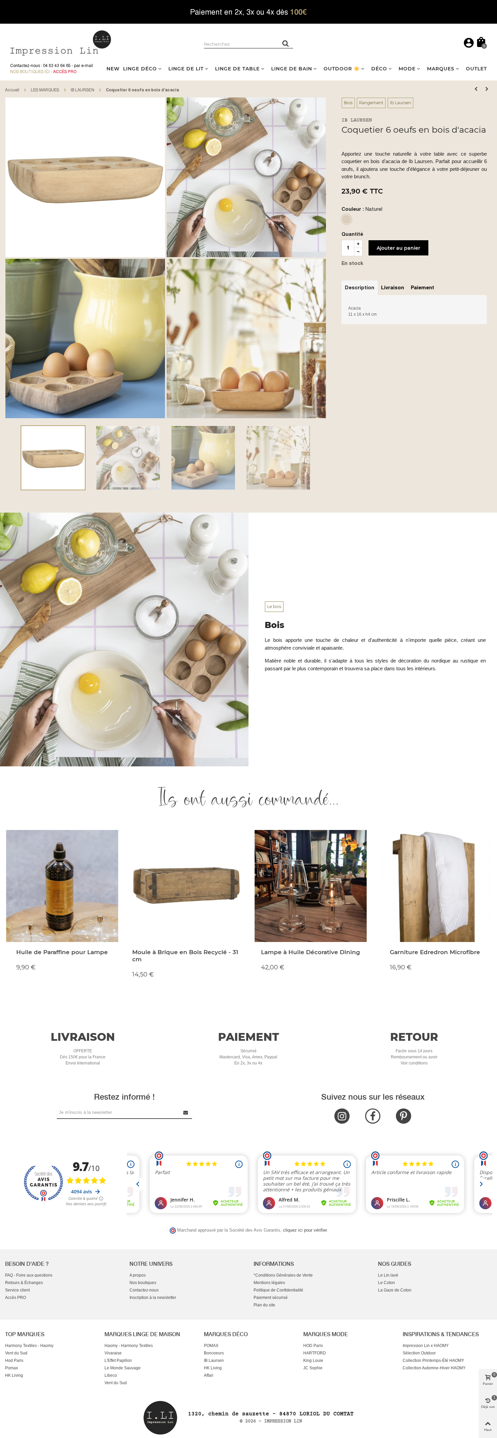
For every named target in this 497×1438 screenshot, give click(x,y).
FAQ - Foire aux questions (28, 1275)
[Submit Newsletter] (186, 1112)
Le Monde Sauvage (122, 1368)
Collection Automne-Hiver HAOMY (434, 1368)
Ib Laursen (400, 102)
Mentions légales (269, 1282)
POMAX (211, 1345)
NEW (113, 69)
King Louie (313, 1360)
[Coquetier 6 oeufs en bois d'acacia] (85, 177)
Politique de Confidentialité (278, 1290)
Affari (208, 1375)
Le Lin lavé (388, 1275)
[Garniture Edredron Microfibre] (435, 886)
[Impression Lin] (61, 42)
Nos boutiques (142, 1282)
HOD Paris (313, 1345)
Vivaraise (113, 1353)
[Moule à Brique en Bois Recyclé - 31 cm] (186, 886)
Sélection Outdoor (419, 1353)
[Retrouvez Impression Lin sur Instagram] (342, 1116)
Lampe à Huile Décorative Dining (310, 952)
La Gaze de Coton (394, 1290)
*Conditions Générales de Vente (283, 1275)
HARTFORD (314, 1353)
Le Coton (386, 1282)
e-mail (87, 65)
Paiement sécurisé (271, 1297)
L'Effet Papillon (118, 1360)
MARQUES (440, 69)
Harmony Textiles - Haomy (29, 1345)
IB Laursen (214, 1360)
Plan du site (264, 1305)
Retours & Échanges (24, 1282)
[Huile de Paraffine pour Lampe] (62, 886)
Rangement (371, 102)
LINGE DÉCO (140, 69)
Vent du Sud (16, 1353)
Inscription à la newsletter (152, 1297)
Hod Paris (14, 1360)
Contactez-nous (144, 1290)
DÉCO (379, 69)
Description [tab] (359, 287)
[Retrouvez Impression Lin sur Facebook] (372, 1116)
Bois (348, 102)
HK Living (14, 1375)
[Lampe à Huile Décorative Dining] (310, 886)
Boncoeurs (214, 1353)
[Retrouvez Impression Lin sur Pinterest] (403, 1116)
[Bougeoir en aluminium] (476, 89)
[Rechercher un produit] (285, 43)
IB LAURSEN (356, 120)
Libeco (110, 1375)
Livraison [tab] (392, 287)
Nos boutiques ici (30, 71)
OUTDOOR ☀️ (342, 69)
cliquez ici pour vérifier (305, 1230)
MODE (407, 69)
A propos (137, 1275)
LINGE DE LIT (186, 69)
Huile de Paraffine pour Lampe (62, 952)
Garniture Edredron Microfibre (435, 952)
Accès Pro (64, 71)
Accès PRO (15, 1297)
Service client (17, 1290)
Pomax (11, 1368)
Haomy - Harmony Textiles (128, 1345)
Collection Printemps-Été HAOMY (433, 1360)
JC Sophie (313, 1368)
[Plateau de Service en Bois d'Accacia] (487, 89)
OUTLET (476, 69)
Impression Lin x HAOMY (426, 1345)
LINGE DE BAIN (291, 69)
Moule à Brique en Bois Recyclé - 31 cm (185, 956)
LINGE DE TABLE (237, 69)
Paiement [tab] (422, 287)
